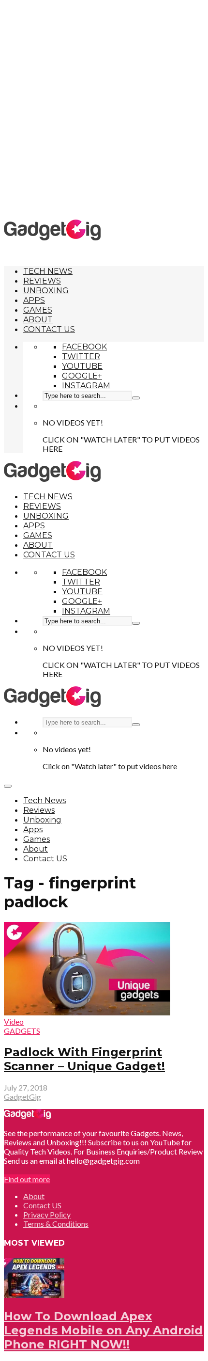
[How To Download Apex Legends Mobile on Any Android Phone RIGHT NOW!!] (34, 1294)
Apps (34, 300)
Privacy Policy (47, 1214)
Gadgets (22, 1030)
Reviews (42, 280)
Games (37, 310)
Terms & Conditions (56, 1223)
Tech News (48, 271)
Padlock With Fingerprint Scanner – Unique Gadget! (84, 1059)
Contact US (49, 329)
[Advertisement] (104, 109)
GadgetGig (22, 1096)
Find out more (27, 1179)
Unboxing (46, 290)
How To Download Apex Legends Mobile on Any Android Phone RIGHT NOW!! (103, 1330)
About (38, 319)
